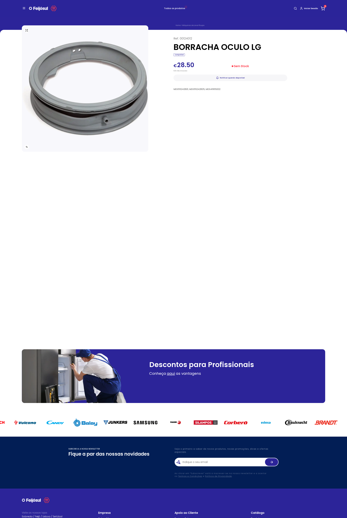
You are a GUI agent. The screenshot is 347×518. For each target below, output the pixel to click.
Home (178, 25)
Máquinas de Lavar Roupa (193, 25)
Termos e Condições (190, 476)
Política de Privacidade (218, 476)
